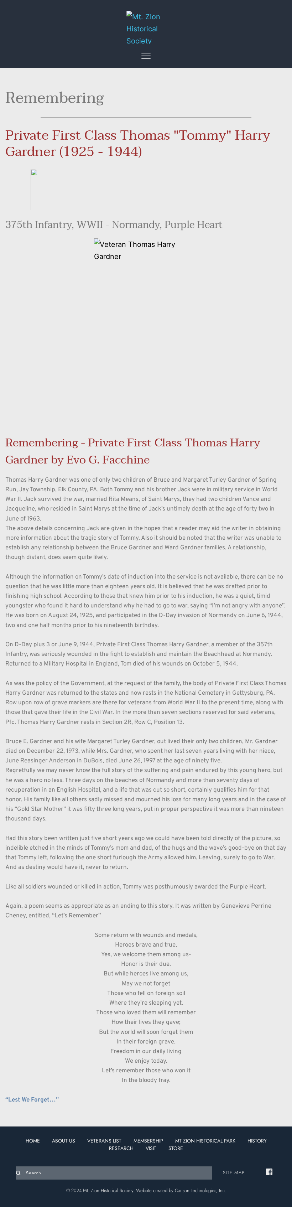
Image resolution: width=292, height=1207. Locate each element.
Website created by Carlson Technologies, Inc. (181, 1190)
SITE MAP (234, 1172)
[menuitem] (33, 1141)
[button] (146, 56)
